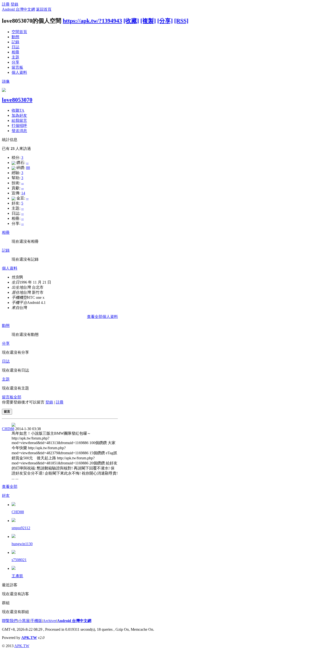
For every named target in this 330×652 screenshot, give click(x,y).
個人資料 (19, 72)
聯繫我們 (9, 621)
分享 (15, 62)
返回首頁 (43, 9)
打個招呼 (19, 126)
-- (27, 163)
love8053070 (17, 100)
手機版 (36, 621)
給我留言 (19, 120)
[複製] (148, 21)
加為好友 (19, 115)
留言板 (17, 67)
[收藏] (131, 21)
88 (28, 168)
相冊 (15, 52)
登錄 (14, 4)
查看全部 (9, 486)
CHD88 (8, 429)
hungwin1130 (22, 544)
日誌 (15, 47)
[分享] (165, 21)
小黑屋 (24, 621)
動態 (15, 37)
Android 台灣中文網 (18, 9)
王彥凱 (17, 576)
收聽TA (18, 110)
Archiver (49, 621)
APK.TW (29, 638)
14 (23, 193)
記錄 (15, 42)
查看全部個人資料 (102, 317)
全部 (17, 397)
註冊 (6, 4)
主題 (15, 57)
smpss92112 (21, 528)
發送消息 (19, 131)
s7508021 (19, 560)
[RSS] (181, 21)
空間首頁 (19, 32)
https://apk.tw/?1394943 (92, 21)
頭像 (6, 81)
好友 (6, 495)
